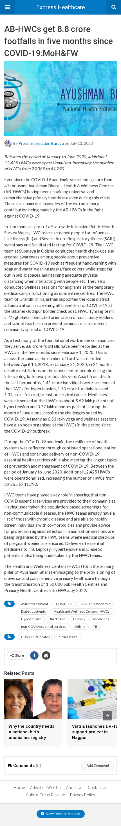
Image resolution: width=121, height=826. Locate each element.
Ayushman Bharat (34, 604)
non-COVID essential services (43, 626)
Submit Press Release (45, 795)
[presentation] (107, 715)
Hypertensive (31, 619)
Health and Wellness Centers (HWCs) (82, 611)
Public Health (67, 637)
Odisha (79, 626)
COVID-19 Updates (35, 637)
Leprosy (79, 619)
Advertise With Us (45, 787)
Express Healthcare (60, 7)
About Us (74, 787)
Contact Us (97, 787)
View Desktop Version (62, 814)
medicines (101, 619)
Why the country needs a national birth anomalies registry (31, 732)
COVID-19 (63, 604)
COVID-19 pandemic (94, 604)
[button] (7, 7)
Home (19, 787)
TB (95, 626)
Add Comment (97, 765)
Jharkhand (57, 619)
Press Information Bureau (41, 143)
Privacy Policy (82, 795)
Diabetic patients (33, 611)
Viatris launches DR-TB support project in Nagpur (95, 732)
